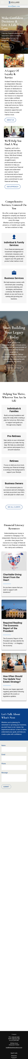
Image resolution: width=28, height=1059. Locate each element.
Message (4, 773)
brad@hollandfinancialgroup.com (14, 1047)
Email (3, 754)
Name (3, 745)
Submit (6, 787)
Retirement (14, 1055)
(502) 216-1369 (16, 1038)
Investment (14, 1057)
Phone (3, 764)
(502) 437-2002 (16, 1037)
